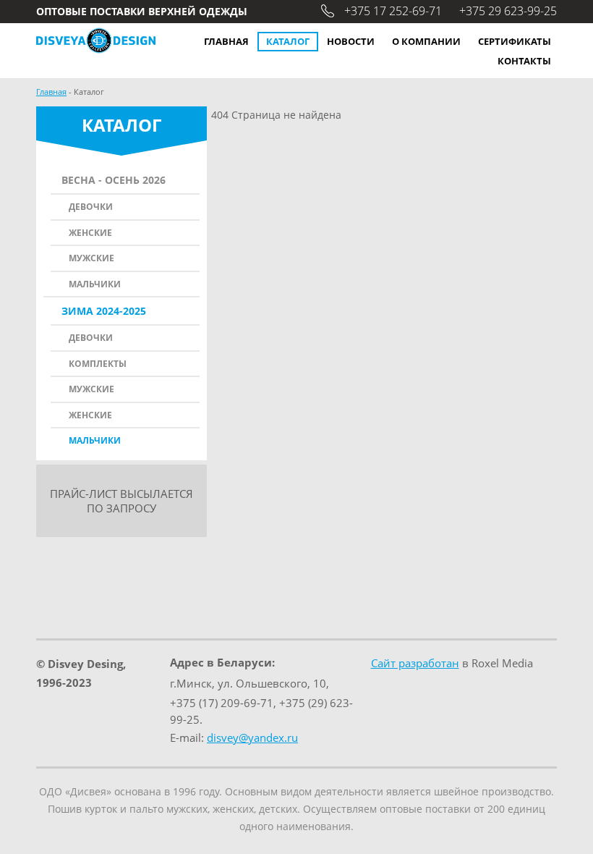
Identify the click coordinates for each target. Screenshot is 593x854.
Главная (226, 41)
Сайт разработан (415, 663)
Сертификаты (514, 41)
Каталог (288, 41)
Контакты (524, 60)
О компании (426, 41)
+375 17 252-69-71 (393, 11)
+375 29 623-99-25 (508, 11)
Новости (351, 41)
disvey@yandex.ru (252, 737)
